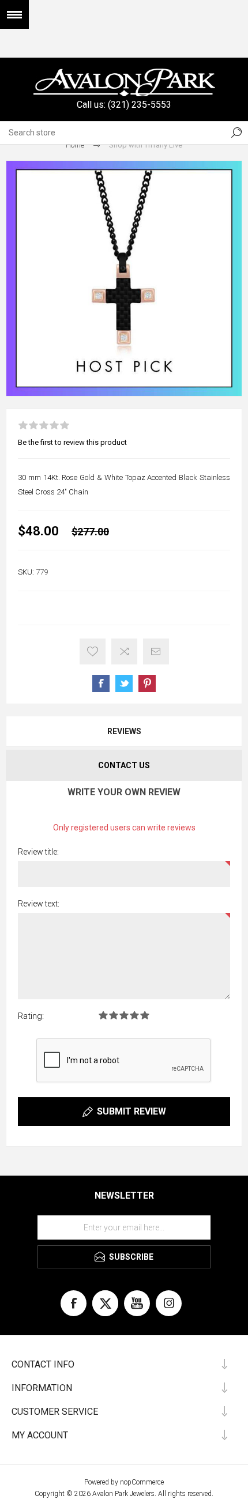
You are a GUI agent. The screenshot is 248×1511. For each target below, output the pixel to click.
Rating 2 (113, 1015)
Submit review (131, 1111)
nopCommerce (142, 1482)
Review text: (38, 903)
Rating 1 (103, 1015)
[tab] (124, 731)
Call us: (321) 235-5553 (124, 104)
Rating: (31, 1016)
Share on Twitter (124, 683)
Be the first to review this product (72, 442)
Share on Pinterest (147, 683)
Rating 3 (124, 1015)
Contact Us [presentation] (124, 765)
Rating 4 (134, 1015)
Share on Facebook (101, 683)
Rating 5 (145, 1015)
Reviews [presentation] (124, 731)
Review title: (38, 851)
